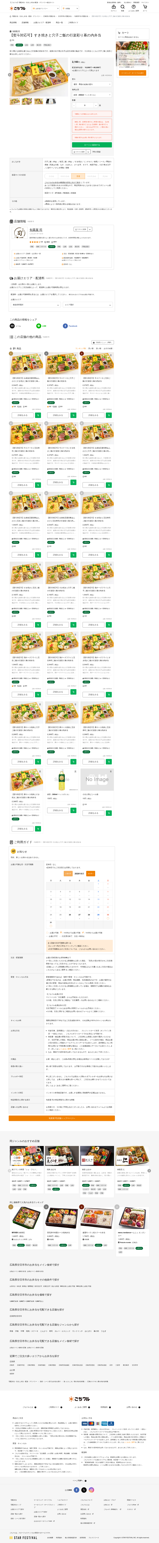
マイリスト (145, 2)
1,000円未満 (14, 1301)
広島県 (28, 253)
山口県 (34, 253)
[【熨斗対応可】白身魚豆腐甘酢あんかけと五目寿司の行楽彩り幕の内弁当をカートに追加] (73, 555)
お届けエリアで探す (17, 1509)
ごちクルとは (28, 1407)
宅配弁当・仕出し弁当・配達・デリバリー (26, 16)
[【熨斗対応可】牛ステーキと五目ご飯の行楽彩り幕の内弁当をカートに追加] (109, 415)
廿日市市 (135, 1365)
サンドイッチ (77, 1331)
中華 (22, 1331)
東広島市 (126, 1365)
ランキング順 (80, 348)
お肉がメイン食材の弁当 (35, 1271)
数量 (74, 100)
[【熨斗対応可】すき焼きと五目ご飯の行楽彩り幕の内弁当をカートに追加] (38, 625)
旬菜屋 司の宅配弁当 (81, 16)
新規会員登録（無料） (114, 2)
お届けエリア (16, 299)
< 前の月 (68, 873)
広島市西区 (52, 1365)
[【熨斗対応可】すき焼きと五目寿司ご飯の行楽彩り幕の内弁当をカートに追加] (109, 555)
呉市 (111, 1365)
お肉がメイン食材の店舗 (35, 1347)
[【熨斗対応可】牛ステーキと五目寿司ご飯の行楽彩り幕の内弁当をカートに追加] (38, 485)
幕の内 (96, 1331)
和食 (11, 1331)
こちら (81, 949)
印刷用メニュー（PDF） (104, 342)
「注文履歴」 (62, 997)
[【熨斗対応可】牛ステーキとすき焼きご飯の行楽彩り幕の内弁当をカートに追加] (73, 482)
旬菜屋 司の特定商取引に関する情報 (60, 1099)
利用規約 (104, 1407)
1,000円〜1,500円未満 (26, 1301)
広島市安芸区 (90, 1365)
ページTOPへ (78, 1480)
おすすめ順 (108, 348)
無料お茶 (75, 89)
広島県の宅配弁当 (49, 16)
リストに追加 (79, 152)
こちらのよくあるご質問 (55, 969)
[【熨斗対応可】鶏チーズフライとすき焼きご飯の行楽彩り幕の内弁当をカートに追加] (109, 694)
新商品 (24, 1286)
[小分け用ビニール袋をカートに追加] (109, 813)
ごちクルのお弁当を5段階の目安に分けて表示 (62, 182)
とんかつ (43, 1331)
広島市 (12, 1365)
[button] (36, 304)
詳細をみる (23, 415)
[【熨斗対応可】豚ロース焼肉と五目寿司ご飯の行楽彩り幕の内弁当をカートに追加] (109, 761)
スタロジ (130, 1509)
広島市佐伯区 (102, 1365)
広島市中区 (21, 1365)
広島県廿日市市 (16, 1316)
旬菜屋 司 (16, 31)
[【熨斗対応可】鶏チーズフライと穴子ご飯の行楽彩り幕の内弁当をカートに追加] (109, 625)
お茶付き (13, 1286)
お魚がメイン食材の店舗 (18, 1347)
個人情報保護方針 (86, 1523)
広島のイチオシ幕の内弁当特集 (97, 1381)
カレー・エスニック (62, 1331)
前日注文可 (38, 1286)
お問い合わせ (132, 1407)
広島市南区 (41, 1365)
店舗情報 (25, 22)
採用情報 (83, 1537)
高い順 (91, 348)
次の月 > (91, 873)
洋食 (17, 1331)
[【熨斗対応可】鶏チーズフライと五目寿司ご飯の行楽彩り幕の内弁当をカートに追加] (73, 692)
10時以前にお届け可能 (67, 1286)
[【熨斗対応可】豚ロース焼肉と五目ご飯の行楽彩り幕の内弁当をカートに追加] (73, 761)
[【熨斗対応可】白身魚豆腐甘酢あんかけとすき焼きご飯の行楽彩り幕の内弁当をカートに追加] (38, 415)
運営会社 (83, 1509)
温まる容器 (55, 1286)
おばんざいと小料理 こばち (23, 1239)
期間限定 (31, 1286)
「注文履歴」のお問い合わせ (81, 1000)
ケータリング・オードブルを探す (132, 73)
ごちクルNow (132, 1504)
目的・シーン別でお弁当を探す (50, 1381)
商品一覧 (59, 22)
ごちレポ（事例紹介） (111, 1509)
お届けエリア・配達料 (42, 22)
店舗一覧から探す (17, 1514)
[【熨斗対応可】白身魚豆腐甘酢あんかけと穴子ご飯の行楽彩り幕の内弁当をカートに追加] (109, 485)
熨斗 (74, 79)
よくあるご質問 (65, 1049)
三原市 (118, 1365)
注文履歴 (43, 1453)
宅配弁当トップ (16, 1504)
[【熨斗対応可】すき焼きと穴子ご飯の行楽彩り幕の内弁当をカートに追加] (73, 625)
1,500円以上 (39, 1301)
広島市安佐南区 (64, 1365)
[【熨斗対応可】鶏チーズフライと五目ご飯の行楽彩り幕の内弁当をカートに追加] (38, 694)
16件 (48, 242)
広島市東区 (31, 1365)
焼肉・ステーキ (32, 1331)
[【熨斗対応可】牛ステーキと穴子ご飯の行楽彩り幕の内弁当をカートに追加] (73, 415)
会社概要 (50, 1537)
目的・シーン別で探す (18, 1518)
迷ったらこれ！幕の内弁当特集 (74, 1381)
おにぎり (88, 1331)
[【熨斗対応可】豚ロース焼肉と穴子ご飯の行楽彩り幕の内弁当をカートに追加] (38, 761)
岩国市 (12, 1373)
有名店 (19, 1286)
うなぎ (103, 1331)
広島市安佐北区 (77, 1365)
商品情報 (13, 22)
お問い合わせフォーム (80, 1011)
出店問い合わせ (85, 1514)
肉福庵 (51, 1239)
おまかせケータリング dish (43, 1521)
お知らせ (107, 1504)
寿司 (51, 1331)
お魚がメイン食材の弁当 (18, 1271)
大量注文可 (46, 1286)
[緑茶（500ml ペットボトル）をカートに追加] (73, 810)
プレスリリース (94, 1537)
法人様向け (127, 2)
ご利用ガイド (72, 22)
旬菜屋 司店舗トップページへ (62, 1118)
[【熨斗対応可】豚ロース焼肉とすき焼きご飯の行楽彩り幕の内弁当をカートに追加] (38, 828)
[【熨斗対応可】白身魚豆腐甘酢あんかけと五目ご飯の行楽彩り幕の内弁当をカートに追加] (38, 555)
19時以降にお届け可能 (83, 1286)
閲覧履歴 (136, 2)
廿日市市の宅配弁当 (65, 16)
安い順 (98, 348)
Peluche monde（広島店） (129, 1242)
